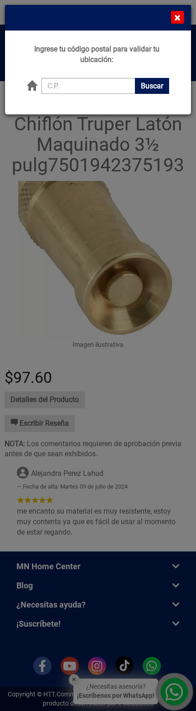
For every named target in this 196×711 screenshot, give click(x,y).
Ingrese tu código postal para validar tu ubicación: (97, 54)
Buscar (152, 86)
